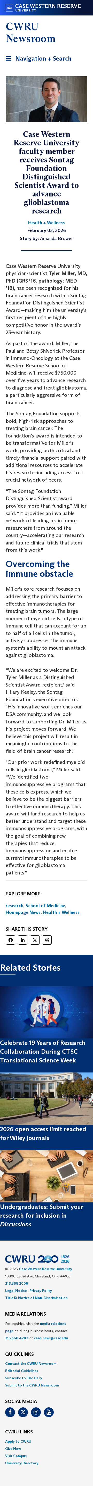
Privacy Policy (40, 1290)
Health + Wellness (61, 912)
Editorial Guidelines (21, 1370)
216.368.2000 (16, 1283)
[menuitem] (46, 1363)
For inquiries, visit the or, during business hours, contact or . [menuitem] (37, 1330)
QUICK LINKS (19, 1354)
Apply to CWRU (18, 1441)
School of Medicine (45, 906)
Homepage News (23, 912)
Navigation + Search (37, 60)
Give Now (13, 1448)
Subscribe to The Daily (23, 1378)
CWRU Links (19, 1432)
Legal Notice (16, 1290)
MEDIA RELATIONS (25, 1314)
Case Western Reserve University (45, 1269)
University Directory (21, 1463)
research (14, 906)
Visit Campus (16, 1456)
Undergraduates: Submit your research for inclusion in (41, 1215)
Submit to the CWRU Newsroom (32, 1385)
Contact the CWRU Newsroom (31, 1363)
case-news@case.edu (51, 1338)
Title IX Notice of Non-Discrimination (36, 1297)
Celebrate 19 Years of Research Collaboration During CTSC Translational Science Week (42, 1051)
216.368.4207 (16, 1338)
